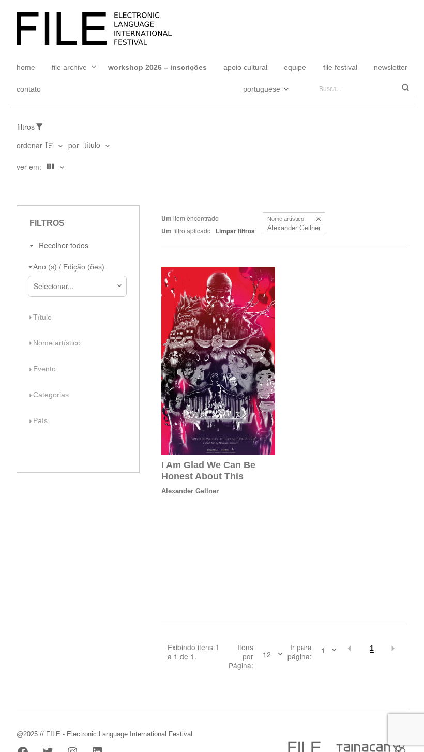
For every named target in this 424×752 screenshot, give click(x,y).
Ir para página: (299, 652)
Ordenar (29, 145)
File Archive (69, 67)
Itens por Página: (241, 656)
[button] (318, 219)
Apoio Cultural (245, 67)
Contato (29, 89)
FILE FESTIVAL (340, 67)
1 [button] (372, 648)
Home (26, 67)
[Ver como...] (20, 187)
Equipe (295, 67)
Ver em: (30, 166)
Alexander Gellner (190, 491)
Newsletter (390, 67)
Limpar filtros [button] (235, 230)
